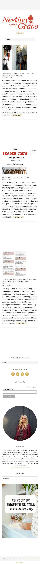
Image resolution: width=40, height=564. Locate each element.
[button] (20, 33)
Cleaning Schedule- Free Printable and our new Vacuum (19, 74)
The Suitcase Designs (29, 558)
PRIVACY (20, 563)
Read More (17, 115)
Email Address (8, 389)
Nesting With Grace (20, 22)
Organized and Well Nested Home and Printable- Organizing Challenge (19, 281)
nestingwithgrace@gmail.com (20, 467)
